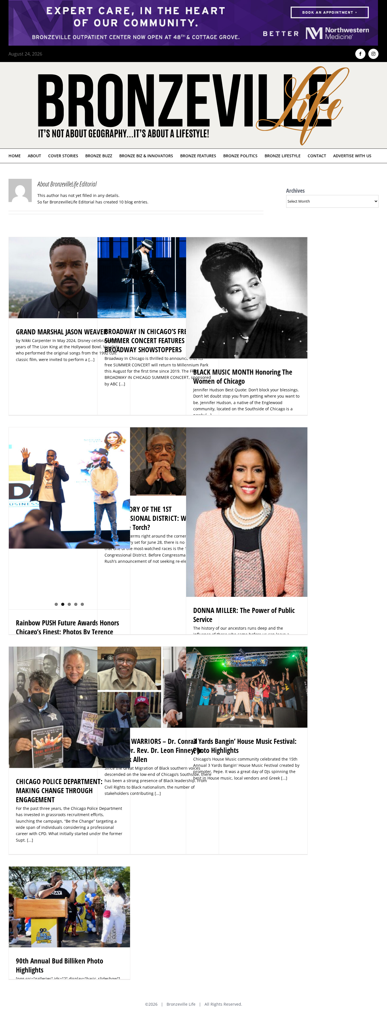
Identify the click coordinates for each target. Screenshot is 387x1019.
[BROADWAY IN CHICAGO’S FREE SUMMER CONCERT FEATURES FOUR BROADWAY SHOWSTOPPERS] (158, 277)
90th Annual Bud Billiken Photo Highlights (59, 965)
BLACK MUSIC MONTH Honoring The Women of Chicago (242, 376)
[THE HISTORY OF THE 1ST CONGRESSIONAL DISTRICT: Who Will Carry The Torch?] (158, 461)
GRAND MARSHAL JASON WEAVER (61, 331)
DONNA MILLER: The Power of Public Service (244, 614)
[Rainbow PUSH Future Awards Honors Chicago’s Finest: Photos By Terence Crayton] (69, 488)
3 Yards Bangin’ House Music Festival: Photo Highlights (245, 745)
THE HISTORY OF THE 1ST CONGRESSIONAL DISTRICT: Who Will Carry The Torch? (155, 518)
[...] (122, 384)
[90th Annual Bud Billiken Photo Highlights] (69, 907)
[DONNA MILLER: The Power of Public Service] (246, 512)
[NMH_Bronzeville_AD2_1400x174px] (193, 3)
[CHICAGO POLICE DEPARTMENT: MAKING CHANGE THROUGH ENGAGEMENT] (69, 707)
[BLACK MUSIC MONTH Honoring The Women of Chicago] (246, 297)
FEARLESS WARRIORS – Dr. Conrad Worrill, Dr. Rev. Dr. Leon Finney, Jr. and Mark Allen (154, 750)
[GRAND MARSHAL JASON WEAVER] (69, 277)
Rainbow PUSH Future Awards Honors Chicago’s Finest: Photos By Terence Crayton (67, 632)
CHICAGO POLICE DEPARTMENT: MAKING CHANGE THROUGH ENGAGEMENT (59, 790)
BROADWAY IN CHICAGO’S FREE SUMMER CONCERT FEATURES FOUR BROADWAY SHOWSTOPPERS (153, 340)
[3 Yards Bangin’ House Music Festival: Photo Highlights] (246, 687)
